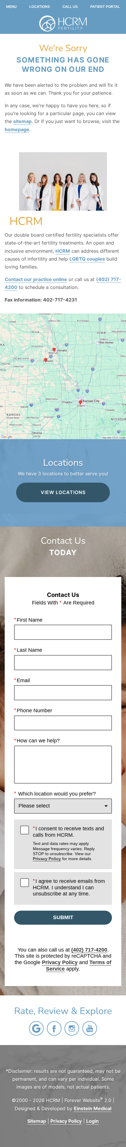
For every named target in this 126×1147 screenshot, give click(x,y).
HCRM (62, 251)
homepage (17, 129)
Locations (39, 6)
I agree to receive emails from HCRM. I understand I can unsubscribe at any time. (69, 887)
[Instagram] (71, 1028)
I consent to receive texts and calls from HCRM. (68, 843)
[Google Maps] (36, 1028)
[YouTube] (89, 1028)
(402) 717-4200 (89, 950)
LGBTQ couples (87, 259)
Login (92, 1121)
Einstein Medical (92, 1108)
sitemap (22, 121)
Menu (11, 6)
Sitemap (36, 1121)
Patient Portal (105, 6)
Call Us (70, 6)
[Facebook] (54, 1028)
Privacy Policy (47, 858)
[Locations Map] (63, 375)
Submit (63, 917)
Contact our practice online (36, 279)
